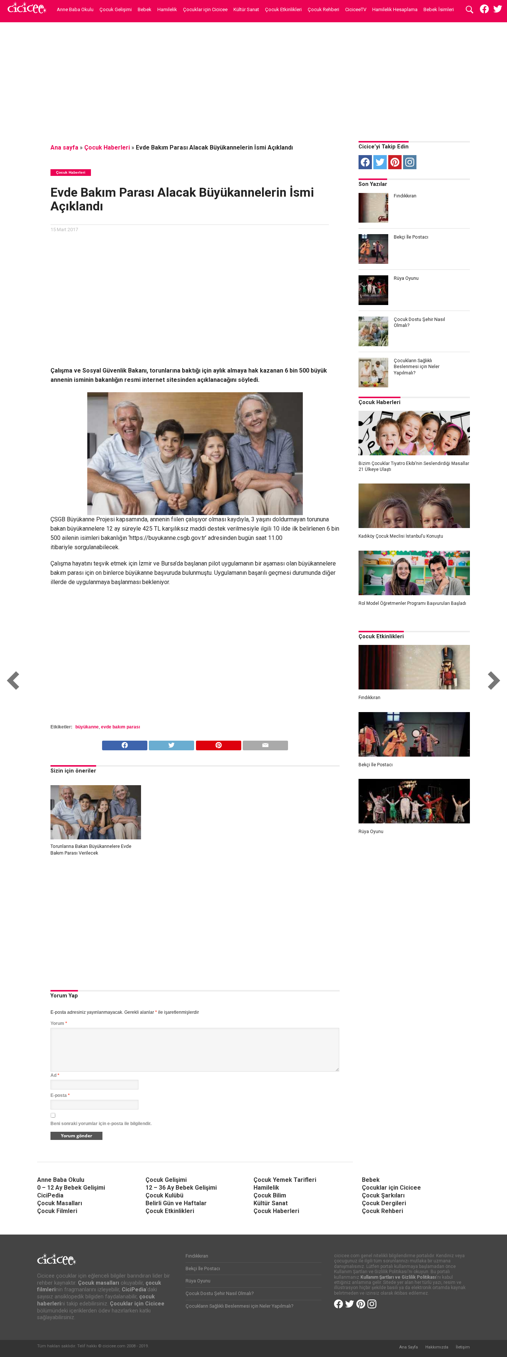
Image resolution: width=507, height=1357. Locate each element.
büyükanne (87, 727)
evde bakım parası (120, 727)
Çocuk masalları (98, 1283)
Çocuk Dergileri (384, 1203)
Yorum (58, 1023)
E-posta (60, 1095)
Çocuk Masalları (59, 1203)
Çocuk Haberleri (107, 147)
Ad (54, 1075)
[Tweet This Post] (171, 743)
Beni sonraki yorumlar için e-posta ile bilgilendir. (100, 1123)
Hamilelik (167, 9)
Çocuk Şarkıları (383, 1195)
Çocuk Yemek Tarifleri (285, 1179)
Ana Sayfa (408, 1347)
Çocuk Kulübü (164, 1195)
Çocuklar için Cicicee (205, 9)
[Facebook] (365, 162)
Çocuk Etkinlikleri (283, 9)
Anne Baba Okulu (75, 9)
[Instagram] (409, 162)
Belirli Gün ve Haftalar (176, 1203)
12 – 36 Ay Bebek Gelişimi (181, 1187)
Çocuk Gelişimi (115, 9)
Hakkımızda (436, 1347)
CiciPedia (50, 1195)
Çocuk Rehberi (323, 9)
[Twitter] (380, 162)
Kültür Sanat (246, 9)
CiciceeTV (355, 9)
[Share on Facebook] (124, 743)
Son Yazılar (373, 184)
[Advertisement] (253, 80)
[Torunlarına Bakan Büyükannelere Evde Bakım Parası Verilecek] (95, 837)
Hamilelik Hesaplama (395, 9)
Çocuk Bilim (270, 1195)
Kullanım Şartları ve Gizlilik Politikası (398, 1277)
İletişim (463, 1347)
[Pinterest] (395, 162)
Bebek (144, 9)
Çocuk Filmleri (57, 1211)
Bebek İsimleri (438, 9)
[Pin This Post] (218, 743)
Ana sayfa (64, 147)
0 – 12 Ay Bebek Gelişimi (71, 1187)
